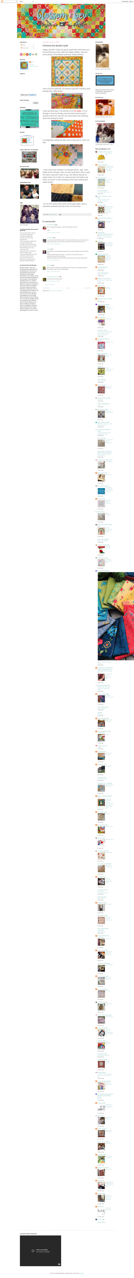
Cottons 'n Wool (102, 902)
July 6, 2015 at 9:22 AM (53, 260)
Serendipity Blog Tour (103, 779)
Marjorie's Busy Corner (104, 278)
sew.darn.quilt (101, 1103)
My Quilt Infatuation (103, 254)
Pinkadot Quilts (102, 385)
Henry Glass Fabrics (103, 486)
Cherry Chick (101, 838)
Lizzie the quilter (102, 764)
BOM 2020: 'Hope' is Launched (108, 502)
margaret (49, 237)
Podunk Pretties (102, 177)
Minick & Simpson (103, 353)
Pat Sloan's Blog (102, 330)
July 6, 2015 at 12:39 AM (53, 244)
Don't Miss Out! (109, 342)
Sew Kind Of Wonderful (104, 685)
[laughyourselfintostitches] (29, 162)
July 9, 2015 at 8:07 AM (53, 271)
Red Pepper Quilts (103, 558)
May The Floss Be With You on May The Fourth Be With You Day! (105, 1075)
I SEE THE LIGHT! (102, 274)
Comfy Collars (102, 1222)
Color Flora (100, 399)
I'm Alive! (108, 813)
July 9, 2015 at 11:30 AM (53, 281)
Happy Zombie (102, 1072)
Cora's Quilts (101, 1219)
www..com (27, 135)
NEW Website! (101, 898)
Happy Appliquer (102, 1129)
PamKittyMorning (102, 267)
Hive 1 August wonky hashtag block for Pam (109, 244)
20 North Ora (50, 224)
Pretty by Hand (102, 777)
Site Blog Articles (102, 1054)
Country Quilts (102, 1193)
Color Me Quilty (102, 1154)
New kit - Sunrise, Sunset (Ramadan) (109, 369)
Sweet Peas (108, 318)
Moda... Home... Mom (103, 1142)
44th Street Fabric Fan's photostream (29, 140)
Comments (25, 48)
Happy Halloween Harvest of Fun (109, 307)
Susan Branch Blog (103, 273)
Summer (100, 300)
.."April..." (108, 734)
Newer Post (46, 288)
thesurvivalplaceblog (103, 403)
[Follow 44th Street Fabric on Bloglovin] (28, 96)
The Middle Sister (102, 812)
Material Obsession (103, 707)
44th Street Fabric (103, 950)
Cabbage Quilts (102, 1041)
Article (99, 405)
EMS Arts (100, 366)
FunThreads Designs (103, 718)
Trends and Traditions (103, 571)
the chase (100, 1098)
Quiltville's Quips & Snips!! (105, 152)
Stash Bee (100, 241)
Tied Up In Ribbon (102, 1059)
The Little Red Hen (103, 890)
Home (67, 288)
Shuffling (100, 747)
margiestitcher (102, 877)
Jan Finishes (109, 1169)
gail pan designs (102, 897)
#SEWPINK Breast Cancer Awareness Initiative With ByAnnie (104, 688)
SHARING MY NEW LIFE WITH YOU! (109, 953)
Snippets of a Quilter (103, 1167)
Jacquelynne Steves (52, 276)
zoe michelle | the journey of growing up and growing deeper (105, 1095)
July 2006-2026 (101, 268)
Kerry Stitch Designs (103, 694)
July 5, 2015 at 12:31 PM (53, 232)
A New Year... (109, 1143)
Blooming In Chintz (103, 915)
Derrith (49, 265)
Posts (23, 45)
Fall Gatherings (109, 826)
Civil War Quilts (102, 205)
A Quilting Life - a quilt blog (105, 783)
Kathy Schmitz (102, 438)
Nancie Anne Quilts (103, 976)
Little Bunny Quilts (103, 409)
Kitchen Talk (108, 474)
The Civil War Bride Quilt (104, 864)
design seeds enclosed (104, 398)
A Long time (108, 766)
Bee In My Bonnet (102, 165)
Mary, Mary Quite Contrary (105, 298)
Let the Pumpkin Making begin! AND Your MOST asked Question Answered (105, 333)
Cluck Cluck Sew (102, 746)
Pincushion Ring (109, 839)
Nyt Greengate (109, 461)
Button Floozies (102, 751)
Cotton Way (101, 1180)
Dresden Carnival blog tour (109, 1084)
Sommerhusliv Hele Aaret (105, 460)
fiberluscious (101, 286)
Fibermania (101, 1206)
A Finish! (108, 990)
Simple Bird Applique (103, 539)
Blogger (82, 1273)
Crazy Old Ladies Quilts (104, 1081)
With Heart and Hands (104, 304)
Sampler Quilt (109, 852)
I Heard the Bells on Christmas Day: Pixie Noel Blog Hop (109, 1032)
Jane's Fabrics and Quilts (105, 1015)
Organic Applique (102, 708)
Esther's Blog (101, 499)
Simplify (100, 712)
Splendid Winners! (102, 931)
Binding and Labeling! (103, 540)
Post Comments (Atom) (56, 290)
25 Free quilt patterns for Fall (104, 192)
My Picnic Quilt (109, 1016)
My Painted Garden (103, 825)
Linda (48, 249)
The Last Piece (102, 379)
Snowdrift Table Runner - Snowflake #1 (109, 441)
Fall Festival (108, 904)
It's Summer (100, 714)
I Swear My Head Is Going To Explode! (109, 1106)
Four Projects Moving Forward (109, 181)
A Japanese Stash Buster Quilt (109, 561)
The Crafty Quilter (102, 190)
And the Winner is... (102, 380)
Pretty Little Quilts (103, 1028)
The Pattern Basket (103, 851)
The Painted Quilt (102, 1002)
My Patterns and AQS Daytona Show (109, 918)
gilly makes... (101, 1116)
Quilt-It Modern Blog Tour (103, 1055)
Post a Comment (49, 284)
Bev (32, 62)
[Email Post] (60, 214)
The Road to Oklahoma (104, 963)
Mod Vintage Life (102, 473)
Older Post (88, 288)
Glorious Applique (102, 989)
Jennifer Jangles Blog (104, 545)
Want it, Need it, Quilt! (103, 422)
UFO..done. (108, 938)
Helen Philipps (101, 317)
